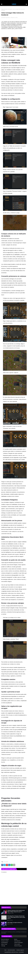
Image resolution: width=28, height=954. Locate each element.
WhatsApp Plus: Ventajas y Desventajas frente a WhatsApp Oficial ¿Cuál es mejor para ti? (16, 917)
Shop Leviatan (17, 944)
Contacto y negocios (20, 950)
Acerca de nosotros (11, 950)
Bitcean (15, 939)
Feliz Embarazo (17, 940)
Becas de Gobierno (5, 939)
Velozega (3, 945)
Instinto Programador (18, 942)
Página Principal (4, 9)
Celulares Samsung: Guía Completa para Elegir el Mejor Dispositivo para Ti (16, 911)
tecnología (10, 9)
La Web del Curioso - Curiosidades (17, 952)
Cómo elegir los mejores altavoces (14, 922)
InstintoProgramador (6, 17)
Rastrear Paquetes (18, 945)
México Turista (4, 944)
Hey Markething (4, 942)
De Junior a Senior (4, 940)
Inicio (5, 950)
